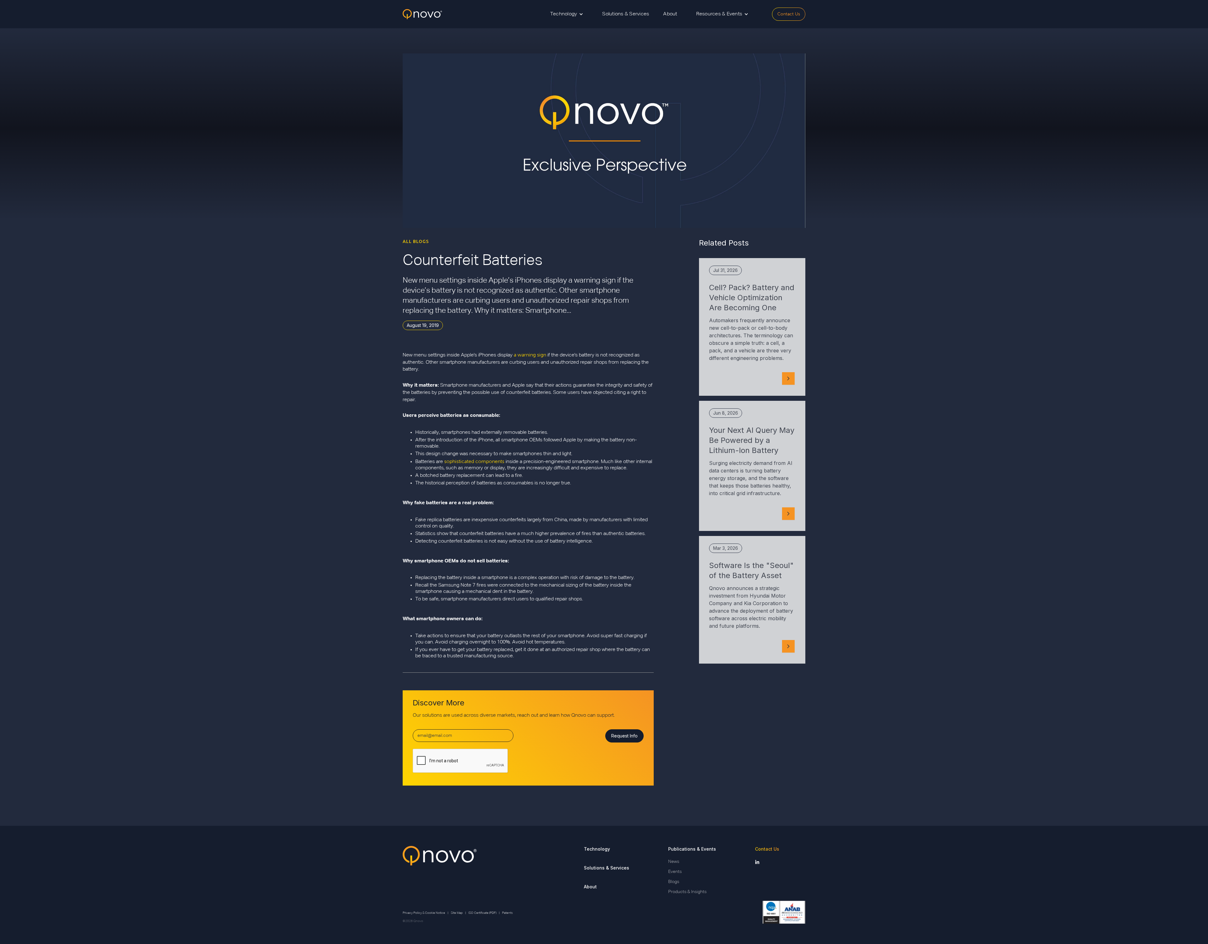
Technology (597, 849)
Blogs (673, 882)
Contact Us (788, 14)
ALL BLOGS (416, 241)
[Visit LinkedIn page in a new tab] (757, 861)
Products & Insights (687, 892)
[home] (422, 14)
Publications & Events (692, 849)
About (670, 14)
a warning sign (530, 355)
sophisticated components (474, 461)
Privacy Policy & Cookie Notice (424, 912)
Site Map (457, 912)
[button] (567, 14)
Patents (507, 912)
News (673, 861)
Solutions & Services (625, 14)
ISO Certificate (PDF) (482, 912)
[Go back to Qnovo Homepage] (440, 870)
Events (675, 871)
